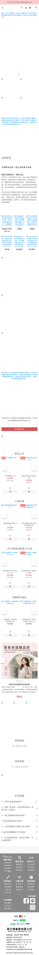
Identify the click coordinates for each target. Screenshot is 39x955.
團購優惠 (19, 887)
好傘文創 (7, 905)
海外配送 (19, 867)
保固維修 (31, 884)
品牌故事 (7, 862)
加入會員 (31, 864)
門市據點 (7, 871)
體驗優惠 (7, 903)
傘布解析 (7, 868)
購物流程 (19, 864)
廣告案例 (7, 887)
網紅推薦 (7, 908)
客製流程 (7, 884)
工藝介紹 (7, 892)
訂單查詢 (31, 867)
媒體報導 (7, 865)
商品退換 (31, 887)
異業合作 (19, 889)
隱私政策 (19, 870)
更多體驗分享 (19, 429)
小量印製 (7, 889)
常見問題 (31, 889)
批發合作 (19, 884)
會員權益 (31, 870)
